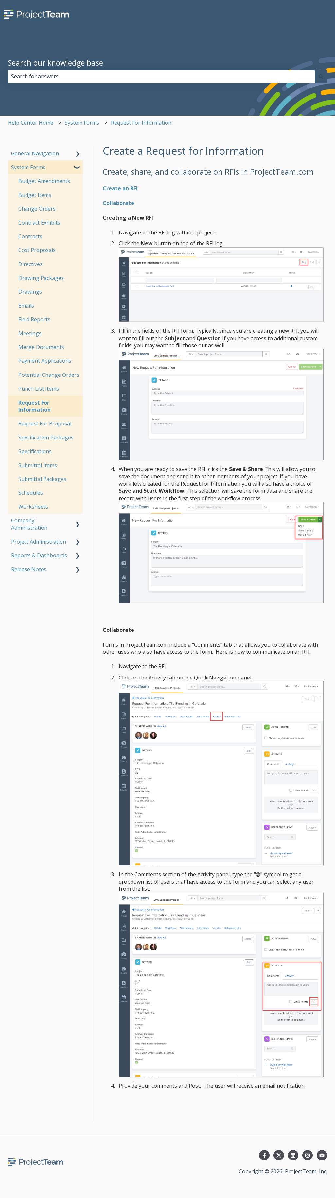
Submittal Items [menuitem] (37, 465)
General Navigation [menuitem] (35, 153)
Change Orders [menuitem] (37, 208)
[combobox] (161, 76)
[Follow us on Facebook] (264, 1155)
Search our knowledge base (55, 62)
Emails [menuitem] (26, 305)
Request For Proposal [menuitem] (44, 423)
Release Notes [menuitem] (28, 569)
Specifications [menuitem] (35, 451)
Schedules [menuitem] (30, 492)
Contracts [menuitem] (30, 236)
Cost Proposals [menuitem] (37, 250)
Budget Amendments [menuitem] (44, 180)
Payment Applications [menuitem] (44, 360)
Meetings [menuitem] (30, 333)
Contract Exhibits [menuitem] (39, 222)
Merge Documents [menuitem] (41, 347)
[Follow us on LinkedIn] (293, 1155)
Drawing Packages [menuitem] (41, 277)
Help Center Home (30, 122)
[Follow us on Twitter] (278, 1155)
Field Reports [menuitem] (34, 319)
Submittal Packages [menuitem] (42, 479)
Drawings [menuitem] (30, 291)
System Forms (82, 122)
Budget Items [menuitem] (34, 195)
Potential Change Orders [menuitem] (48, 374)
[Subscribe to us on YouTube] (322, 1155)
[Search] (321, 76)
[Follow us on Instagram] (307, 1155)
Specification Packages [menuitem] (46, 437)
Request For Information (141, 122)
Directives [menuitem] (30, 264)
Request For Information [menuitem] (34, 406)
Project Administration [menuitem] (38, 541)
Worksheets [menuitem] (33, 506)
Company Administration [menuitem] (29, 524)
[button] (77, 154)
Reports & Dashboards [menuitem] (39, 555)
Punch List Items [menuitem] (38, 388)
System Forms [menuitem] (28, 167)
